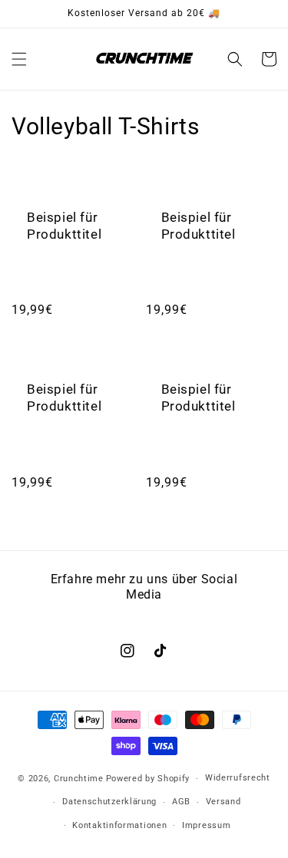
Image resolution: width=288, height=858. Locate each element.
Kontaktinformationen (119, 825)
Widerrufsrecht (237, 778)
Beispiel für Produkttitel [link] (64, 226)
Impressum (206, 825)
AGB (181, 802)
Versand (223, 802)
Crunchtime (79, 779)
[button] (19, 59)
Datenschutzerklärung (109, 802)
